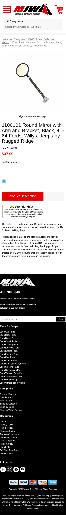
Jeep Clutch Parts (8, 341)
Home (5, 39)
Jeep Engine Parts (9, 351)
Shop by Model (7, 407)
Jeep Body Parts (8, 335)
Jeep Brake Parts (8, 338)
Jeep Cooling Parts (9, 344)
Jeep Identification (8, 437)
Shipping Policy (7, 431)
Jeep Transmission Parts (12, 376)
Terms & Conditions (9, 434)
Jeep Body (44, 39)
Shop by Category (8, 404)
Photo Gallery (6, 444)
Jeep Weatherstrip (8, 379)
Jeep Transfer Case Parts (12, 373)
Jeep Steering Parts (9, 367)
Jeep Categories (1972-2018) (22, 39)
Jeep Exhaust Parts (9, 354)
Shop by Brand (7, 400)
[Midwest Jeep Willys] (33, 9)
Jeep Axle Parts (7, 332)
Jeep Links (5, 447)
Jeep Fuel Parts (7, 357)
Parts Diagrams (7, 440)
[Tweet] (4, 182)
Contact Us (5, 421)
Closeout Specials (8, 394)
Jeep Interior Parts (8, 360)
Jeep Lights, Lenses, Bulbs (13, 363)
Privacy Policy (6, 424)
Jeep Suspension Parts (11, 370)
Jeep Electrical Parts (10, 348)
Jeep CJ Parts (6, 453)
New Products (6, 397)
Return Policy (6, 428)
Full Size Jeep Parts (9, 450)
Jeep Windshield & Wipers (12, 383)
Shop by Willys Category (11, 410)
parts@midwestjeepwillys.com (21, 298)
